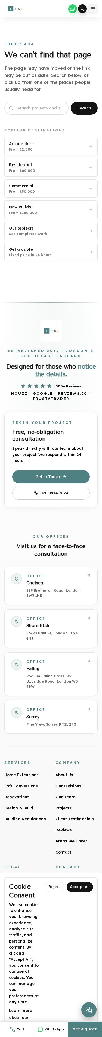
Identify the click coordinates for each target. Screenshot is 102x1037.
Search (84, 108)
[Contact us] (89, 1009)
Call (20, 1029)
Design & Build (18, 808)
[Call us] (82, 8)
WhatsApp (54, 1029)
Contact (63, 852)
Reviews (63, 830)
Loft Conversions (21, 786)
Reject (54, 886)
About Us (64, 774)
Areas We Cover (71, 841)
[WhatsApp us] (72, 8)
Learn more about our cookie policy (22, 1017)
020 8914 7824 (54, 493)
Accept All (80, 886)
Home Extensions (21, 774)
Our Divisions (68, 786)
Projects (63, 808)
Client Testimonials (74, 818)
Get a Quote (85, 1029)
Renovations (16, 796)
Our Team (65, 796)
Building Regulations (25, 818)
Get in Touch (47, 476)
